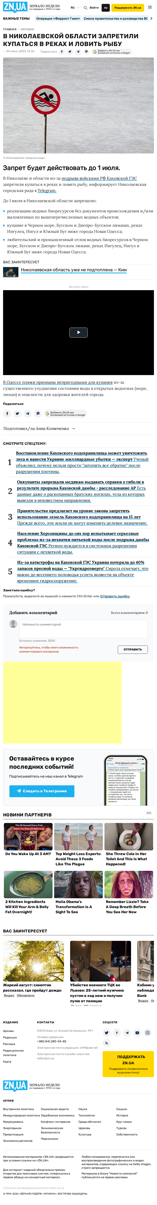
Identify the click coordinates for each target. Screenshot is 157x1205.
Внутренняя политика (18, 1109)
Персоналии (49, 1139)
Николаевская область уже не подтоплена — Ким (74, 270)
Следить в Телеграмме (45, 791)
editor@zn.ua (45, 1058)
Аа (106, 7)
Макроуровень (13, 1122)
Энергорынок (12, 1128)
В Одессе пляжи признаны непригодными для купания (58, 382)
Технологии (86, 1115)
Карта (7, 1061)
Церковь (84, 1128)
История (122, 1115)
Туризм (121, 1128)
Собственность (127, 1134)
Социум (121, 1109)
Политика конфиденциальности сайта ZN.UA (33, 1188)
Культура (84, 1134)
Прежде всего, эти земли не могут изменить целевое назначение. (82, 516)
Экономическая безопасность (52, 1130)
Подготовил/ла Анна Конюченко (36, 428)
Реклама (9, 1044)
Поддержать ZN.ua (127, 7)
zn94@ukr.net (89, 1047)
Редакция (10, 1037)
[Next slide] (151, 18)
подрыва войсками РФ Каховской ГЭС (99, 178)
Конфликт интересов (55, 1122)
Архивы (8, 1031)
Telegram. (47, 190)
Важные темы (16, 18)
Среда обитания (89, 1122)
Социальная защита (55, 1109)
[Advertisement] (62, 703)
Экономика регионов (18, 1141)
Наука (82, 1109)
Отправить (133, 649)
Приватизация (13, 1134)
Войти (94, 7)
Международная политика (21, 1115)
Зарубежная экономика (57, 1115)
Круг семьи (124, 1122)
